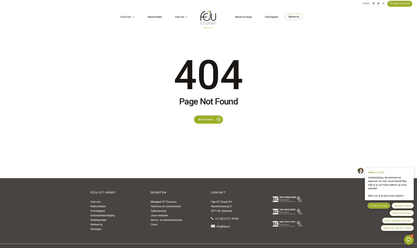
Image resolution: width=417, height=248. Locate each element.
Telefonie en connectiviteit (166, 206)
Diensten (126, 17)
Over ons (179, 17)
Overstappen (271, 17)
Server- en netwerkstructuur (166, 220)
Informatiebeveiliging (102, 215)
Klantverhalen (155, 17)
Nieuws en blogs (243, 17)
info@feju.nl (223, 226)
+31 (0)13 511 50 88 (226, 218)
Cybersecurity (158, 210)
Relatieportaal (98, 220)
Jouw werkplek (159, 215)
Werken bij (293, 16)
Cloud (154, 224)
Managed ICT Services (164, 201)
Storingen (95, 229)
